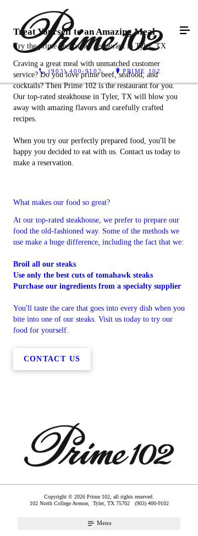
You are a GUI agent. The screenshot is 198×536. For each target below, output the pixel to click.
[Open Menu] (185, 31)
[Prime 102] (88, 31)
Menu (103, 522)
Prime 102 (142, 71)
